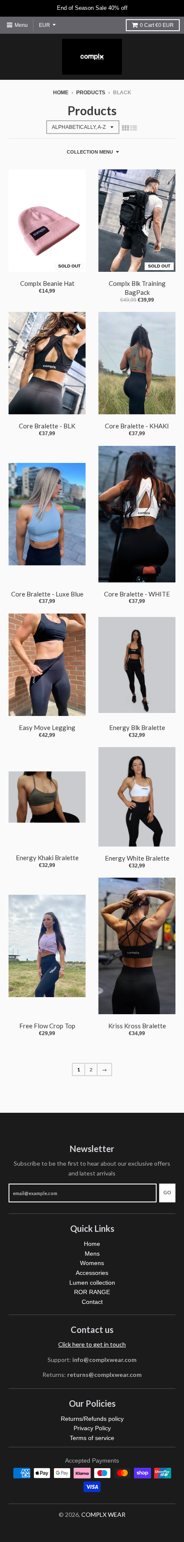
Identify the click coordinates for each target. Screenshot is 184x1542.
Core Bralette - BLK (47, 426)
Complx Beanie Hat (47, 283)
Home (60, 93)
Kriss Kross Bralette (137, 1026)
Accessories (92, 1272)
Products (90, 93)
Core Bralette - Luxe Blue (47, 594)
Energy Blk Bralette (137, 727)
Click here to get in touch (92, 1344)
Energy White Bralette (137, 858)
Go (167, 1192)
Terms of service (92, 1437)
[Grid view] (125, 127)
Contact (92, 1301)
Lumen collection (92, 1282)
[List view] (133, 127)
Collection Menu (90, 151)
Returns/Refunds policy (92, 1418)
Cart (157, 25)
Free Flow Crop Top (47, 1026)
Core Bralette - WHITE (137, 594)
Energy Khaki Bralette (47, 857)
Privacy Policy (92, 1428)
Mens (92, 1253)
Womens (92, 1263)
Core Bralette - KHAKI (137, 426)
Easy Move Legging (47, 727)
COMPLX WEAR (103, 1514)
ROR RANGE (92, 1292)
